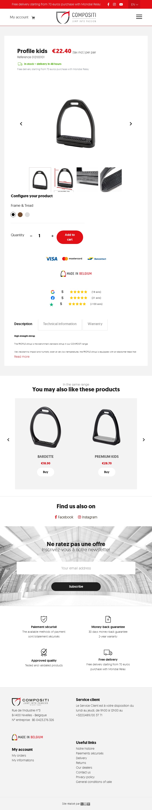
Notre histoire (85, 748)
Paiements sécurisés (90, 753)
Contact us (83, 772)
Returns (81, 763)
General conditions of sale (94, 782)
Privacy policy (85, 777)
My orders (19, 755)
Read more (21, 357)
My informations (23, 760)
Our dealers (84, 767)
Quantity (17, 235)
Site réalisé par (71, 803)
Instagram (89, 517)
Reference (24, 57)
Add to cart (70, 237)
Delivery (81, 758)
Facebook (65, 517)
